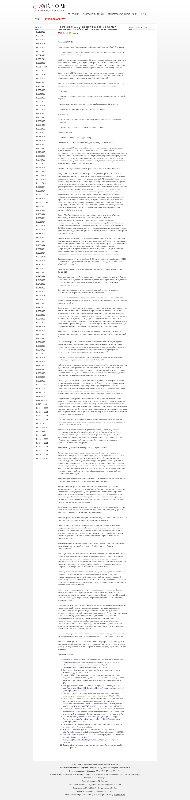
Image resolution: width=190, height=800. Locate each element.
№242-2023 (40, 296)
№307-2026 (40, 44)
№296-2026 (40, 86)
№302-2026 (40, 63)
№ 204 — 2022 (42, 443)
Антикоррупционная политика (109, 785)
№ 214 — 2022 (42, 408)
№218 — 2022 (41, 396)
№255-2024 (40, 245)
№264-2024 (40, 210)
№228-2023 (40, 358)
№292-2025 (40, 102)
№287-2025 (40, 121)
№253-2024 (40, 253)
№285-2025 (40, 129)
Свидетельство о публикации (122, 14)
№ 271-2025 (40, 179)
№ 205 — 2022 (42, 439)
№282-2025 (40, 141)
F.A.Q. (143, 14)
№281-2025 (40, 144)
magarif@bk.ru (111, 788)
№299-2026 (40, 75)
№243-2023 (40, 292)
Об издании (73, 14)
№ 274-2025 (40, 172)
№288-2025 (40, 117)
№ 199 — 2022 (42, 458)
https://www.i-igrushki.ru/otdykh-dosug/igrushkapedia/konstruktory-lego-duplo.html (93, 688)
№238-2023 (40, 315)
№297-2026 (40, 82)
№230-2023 (40, 346)
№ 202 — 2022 (42, 451)
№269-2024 (40, 191)
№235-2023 (40, 327)
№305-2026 (40, 51)
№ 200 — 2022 (42, 455)
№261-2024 (40, 222)
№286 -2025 (40, 125)
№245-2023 (40, 284)
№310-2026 (40, 32)
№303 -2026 (40, 59)
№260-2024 (40, 226)
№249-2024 (40, 268)
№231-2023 (40, 342)
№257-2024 (40, 237)
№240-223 (40, 307)
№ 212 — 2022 (42, 416)
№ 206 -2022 (41, 435)
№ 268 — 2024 (42, 195)
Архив (38, 19)
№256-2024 (40, 241)
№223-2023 (40, 373)
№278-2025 (40, 156)
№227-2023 (40, 350)
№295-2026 (40, 90)
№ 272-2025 (40, 183)
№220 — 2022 (41, 385)
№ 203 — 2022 (42, 447)
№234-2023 (40, 331)
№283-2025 (40, 137)
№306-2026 (40, 47)
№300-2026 (40, 71)
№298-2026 (40, 78)
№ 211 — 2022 (42, 420)
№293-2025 (40, 98)
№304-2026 (40, 55)
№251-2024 (40, 261)
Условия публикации (93, 14)
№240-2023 (40, 303)
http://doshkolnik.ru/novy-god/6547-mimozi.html (80, 706)
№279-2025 (40, 152)
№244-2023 (40, 288)
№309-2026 (40, 36)
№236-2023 (40, 323)
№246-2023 (40, 280)
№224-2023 (40, 369)
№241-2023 (40, 299)
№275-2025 (40, 168)
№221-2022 (40, 381)
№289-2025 (40, 113)
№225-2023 (40, 365)
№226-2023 (40, 362)
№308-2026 (40, 40)
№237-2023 (40, 319)
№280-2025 (40, 148)
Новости (75, 33)
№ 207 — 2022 (42, 431)
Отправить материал (55, 19)
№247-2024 (40, 276)
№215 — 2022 (41, 404)
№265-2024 (40, 206)
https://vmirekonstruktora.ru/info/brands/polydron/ (81, 732)
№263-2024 (40, 214)
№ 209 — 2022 (42, 427)
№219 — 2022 (41, 389)
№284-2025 (40, 133)
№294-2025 (40, 94)
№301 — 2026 (41, 67)
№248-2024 (40, 272)
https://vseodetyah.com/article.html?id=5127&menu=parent (98, 719)
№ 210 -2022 (41, 424)
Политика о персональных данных (82, 785)
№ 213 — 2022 (42, 412)
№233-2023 (40, 334)
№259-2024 (40, 230)
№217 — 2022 (41, 393)
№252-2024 (40, 257)
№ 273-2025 (40, 175)
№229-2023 (40, 354)
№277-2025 (40, 160)
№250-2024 (40, 265)
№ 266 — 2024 (42, 203)
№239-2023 (40, 311)
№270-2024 (40, 187)
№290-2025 (40, 110)
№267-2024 (40, 199)
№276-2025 (40, 164)
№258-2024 (40, 234)
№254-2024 (40, 249)
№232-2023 (40, 338)
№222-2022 (40, 377)
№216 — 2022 (41, 400)
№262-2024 (40, 218)
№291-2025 (40, 106)
